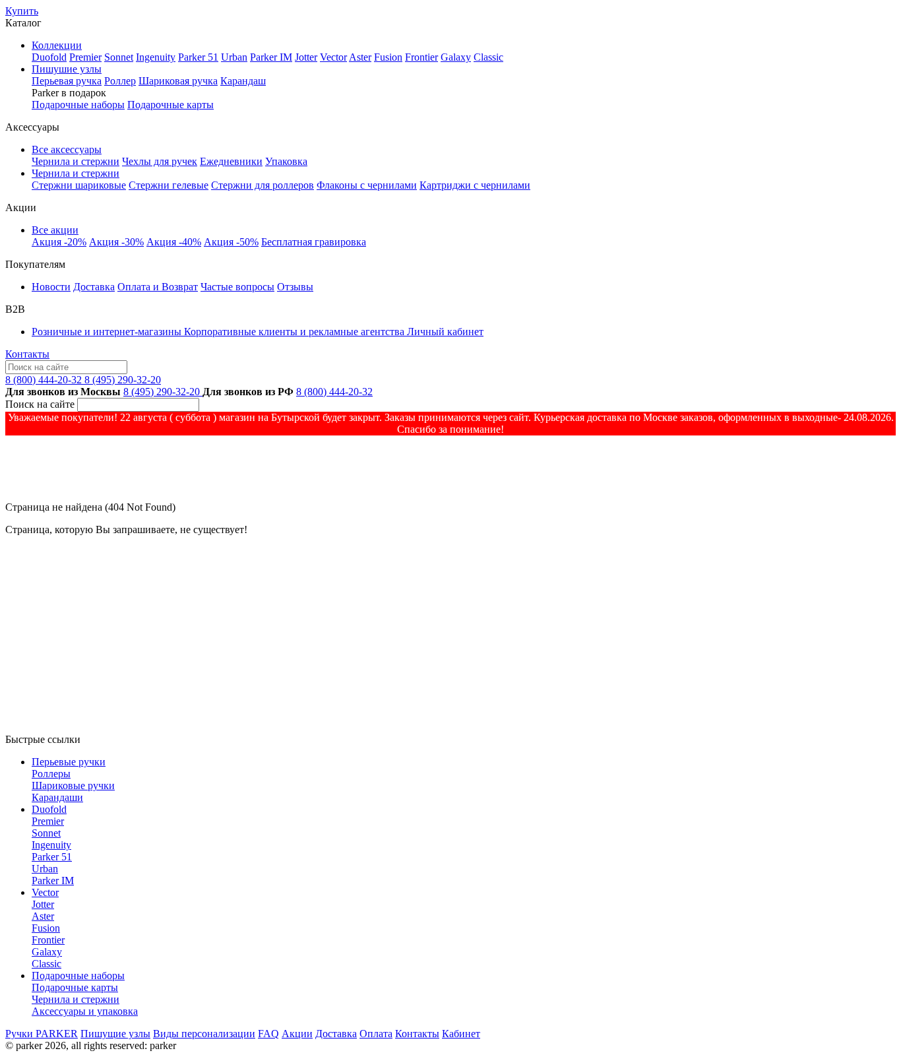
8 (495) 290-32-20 (122, 379)
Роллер (120, 80)
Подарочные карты (170, 104)
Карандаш (243, 80)
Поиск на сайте (40, 404)
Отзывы (295, 286)
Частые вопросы (237, 286)
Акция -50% (231, 241)
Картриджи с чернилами (474, 185)
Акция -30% (116, 241)
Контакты (27, 354)
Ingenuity (155, 57)
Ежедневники (231, 161)
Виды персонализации (204, 1033)
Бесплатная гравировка (313, 241)
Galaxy (456, 57)
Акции (297, 1033)
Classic (488, 57)
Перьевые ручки (69, 761)
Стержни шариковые (79, 185)
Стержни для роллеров (262, 185)
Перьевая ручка (67, 80)
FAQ (268, 1033)
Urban (234, 57)
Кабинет (461, 1033)
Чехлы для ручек (159, 161)
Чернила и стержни (75, 161)
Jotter (306, 57)
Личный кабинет (445, 331)
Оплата (375, 1033)
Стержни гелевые (168, 185)
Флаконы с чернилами (367, 185)
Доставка (94, 286)
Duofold (49, 57)
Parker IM (271, 57)
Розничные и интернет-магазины (108, 331)
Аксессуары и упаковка (85, 1011)
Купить (21, 10)
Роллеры (51, 773)
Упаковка (286, 161)
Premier (85, 57)
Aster (360, 57)
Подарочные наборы (78, 104)
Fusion (388, 57)
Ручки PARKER (41, 1033)
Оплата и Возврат (157, 286)
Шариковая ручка (178, 80)
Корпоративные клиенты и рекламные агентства (295, 331)
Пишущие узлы (115, 1033)
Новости (51, 286)
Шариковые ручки (73, 785)
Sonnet (118, 57)
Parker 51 (198, 57)
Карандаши (57, 797)
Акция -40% (173, 241)
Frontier (421, 57)
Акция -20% (59, 241)
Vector (333, 57)
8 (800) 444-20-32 (44, 379)
